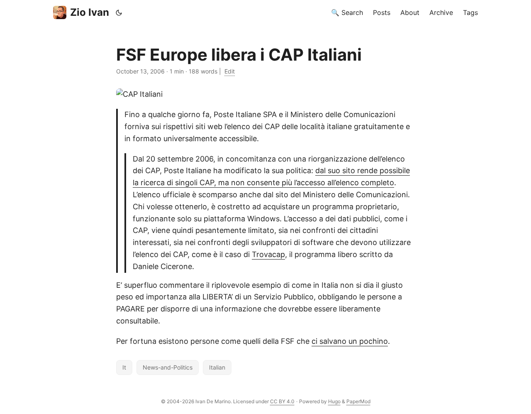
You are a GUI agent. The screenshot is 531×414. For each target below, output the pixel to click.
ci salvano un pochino (350, 341)
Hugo (334, 401)
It (124, 367)
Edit (229, 71)
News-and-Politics (167, 367)
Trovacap (268, 254)
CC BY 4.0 (282, 401)
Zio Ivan (89, 12)
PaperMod (358, 401)
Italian (217, 367)
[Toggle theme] (119, 12)
